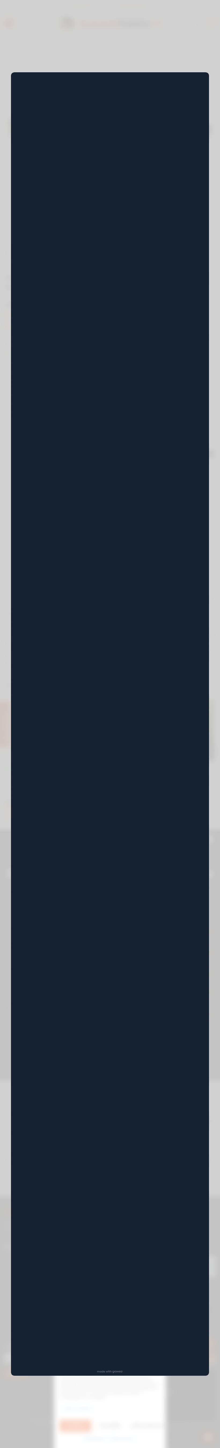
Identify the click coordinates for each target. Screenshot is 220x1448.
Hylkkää (110, 1425)
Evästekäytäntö (95, 1438)
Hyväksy (75, 1425)
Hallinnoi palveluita (77, 1408)
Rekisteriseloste (122, 1438)
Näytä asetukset (145, 1425)
